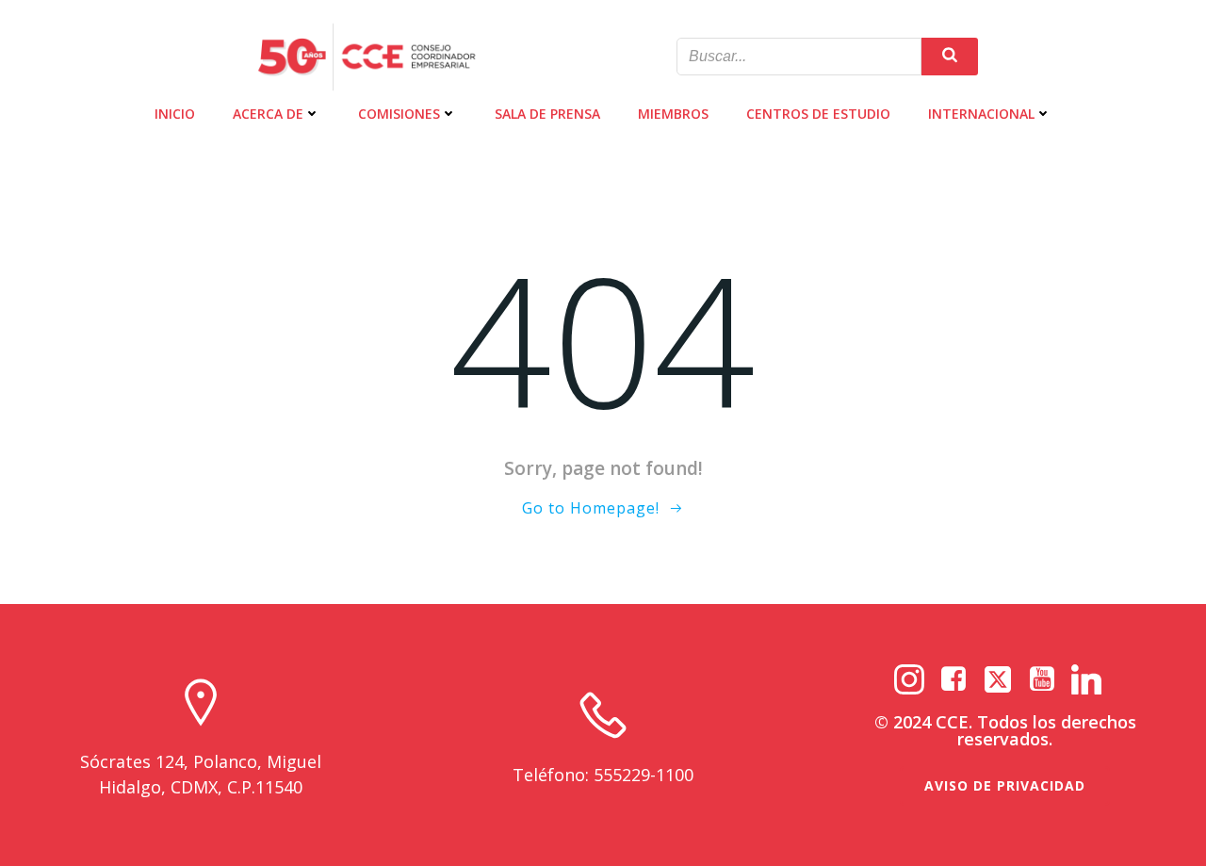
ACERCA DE (268, 114)
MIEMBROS (673, 114)
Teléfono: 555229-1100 (603, 774)
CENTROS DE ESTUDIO (818, 114)
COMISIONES (399, 114)
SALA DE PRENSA (547, 114)
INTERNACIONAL (981, 114)
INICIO (175, 114)
